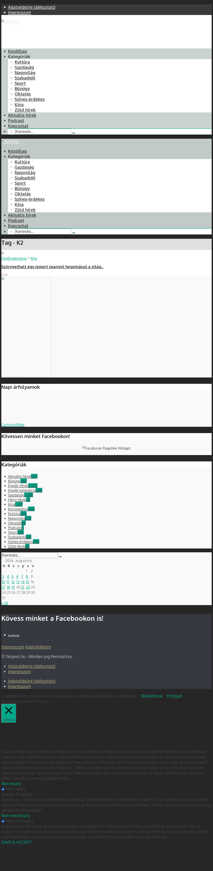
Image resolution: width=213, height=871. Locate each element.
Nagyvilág (25, 72)
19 (13, 587)
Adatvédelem (38, 646)
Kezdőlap (17, 51)
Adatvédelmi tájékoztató (31, 666)
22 (28, 587)
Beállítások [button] (152, 695)
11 (8, 581)
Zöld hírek (25, 109)
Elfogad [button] (174, 695)
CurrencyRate (12, 424)
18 (8, 587)
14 (23, 581)
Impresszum (12, 646)
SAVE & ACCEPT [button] (16, 842)
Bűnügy (22, 88)
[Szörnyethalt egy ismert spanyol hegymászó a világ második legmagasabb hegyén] (2, 252)
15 (27, 581)
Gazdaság (24, 67)
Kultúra (22, 61)
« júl (4, 602)
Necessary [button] (11, 783)
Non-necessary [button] (15, 815)
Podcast (16, 120)
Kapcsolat (18, 125)
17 (3, 587)
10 (3, 581)
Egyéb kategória (14, 258)
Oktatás (23, 93)
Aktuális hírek (22, 115)
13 (18, 581)
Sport (20, 83)
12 (13, 581)
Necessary (16, 788)
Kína (19, 104)
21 (22, 587)
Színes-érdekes (30, 99)
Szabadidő (25, 77)
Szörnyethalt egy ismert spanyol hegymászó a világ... (52, 266)
